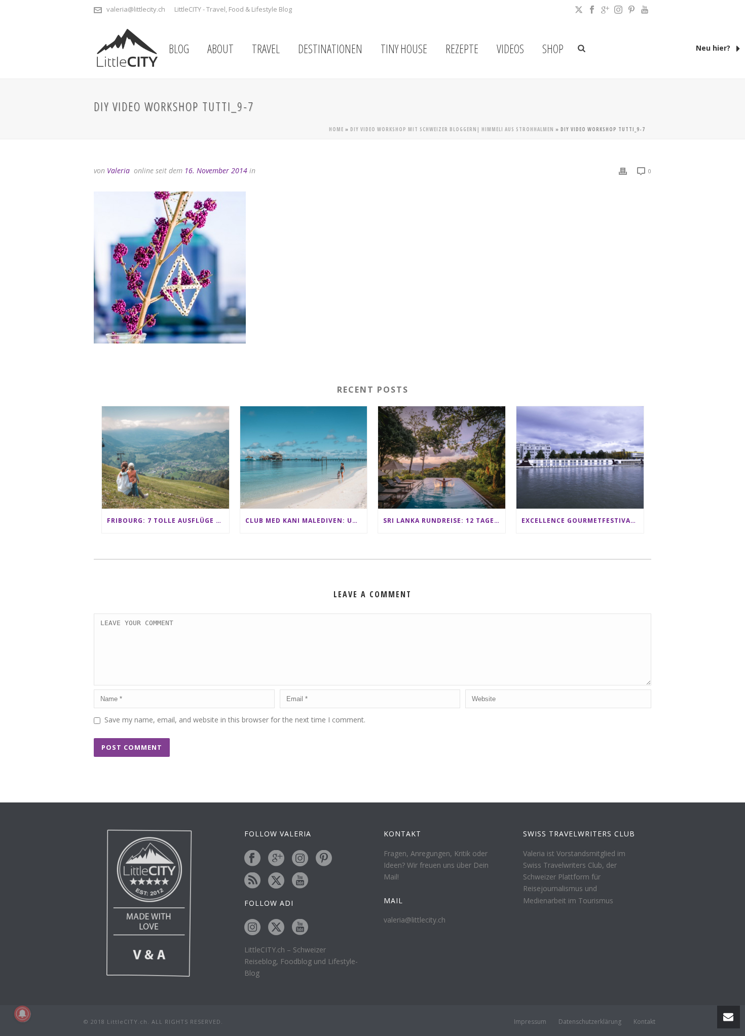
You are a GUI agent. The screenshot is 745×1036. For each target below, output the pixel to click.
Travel (266, 49)
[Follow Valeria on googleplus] (276, 858)
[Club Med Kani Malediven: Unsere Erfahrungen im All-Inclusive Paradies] (303, 457)
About (220, 49)
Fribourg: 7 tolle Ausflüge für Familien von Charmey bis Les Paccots (168, 520)
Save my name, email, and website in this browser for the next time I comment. (234, 719)
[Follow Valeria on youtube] (300, 881)
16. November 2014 (215, 170)
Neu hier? (714, 48)
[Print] (623, 170)
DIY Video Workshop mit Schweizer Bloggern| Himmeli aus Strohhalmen (452, 129)
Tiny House (404, 49)
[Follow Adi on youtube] (300, 927)
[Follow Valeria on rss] (252, 881)
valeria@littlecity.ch (135, 9)
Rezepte (461, 49)
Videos (510, 49)
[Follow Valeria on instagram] (300, 858)
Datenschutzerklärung (589, 1022)
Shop (553, 49)
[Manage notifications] (22, 1014)
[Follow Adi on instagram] (252, 927)
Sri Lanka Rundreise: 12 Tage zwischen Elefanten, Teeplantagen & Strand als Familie (444, 520)
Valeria (118, 170)
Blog (179, 49)
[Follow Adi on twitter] (276, 927)
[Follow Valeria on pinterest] (324, 858)
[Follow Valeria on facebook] (252, 858)
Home (336, 129)
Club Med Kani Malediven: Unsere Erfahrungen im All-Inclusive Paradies (306, 520)
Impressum (530, 1022)
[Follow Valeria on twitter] (276, 881)
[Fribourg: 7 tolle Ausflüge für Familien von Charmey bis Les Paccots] (165, 457)
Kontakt (644, 1022)
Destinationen (330, 49)
